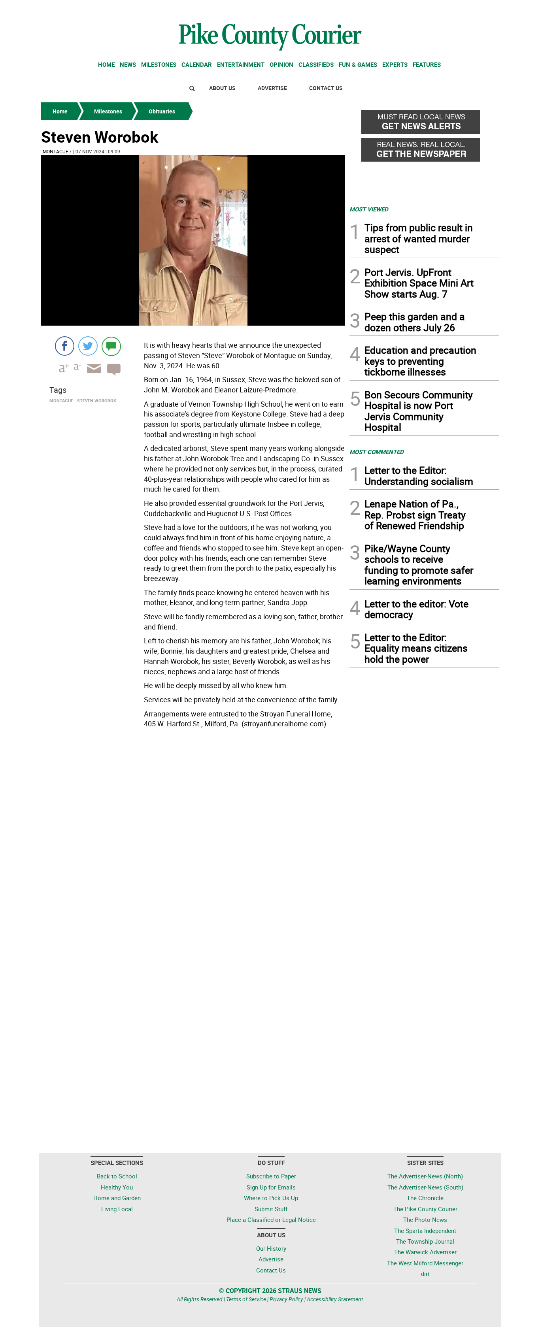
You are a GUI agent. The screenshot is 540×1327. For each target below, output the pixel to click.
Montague (55, 151)
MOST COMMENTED (376, 452)
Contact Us (326, 88)
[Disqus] (193, 840)
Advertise (272, 88)
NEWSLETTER (435, 9)
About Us (222, 88)
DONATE (480, 9)
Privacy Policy (286, 1299)
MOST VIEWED (368, 209)
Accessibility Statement (335, 1299)
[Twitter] (88, 346)
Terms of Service (246, 1299)
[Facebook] (64, 346)
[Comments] (111, 346)
